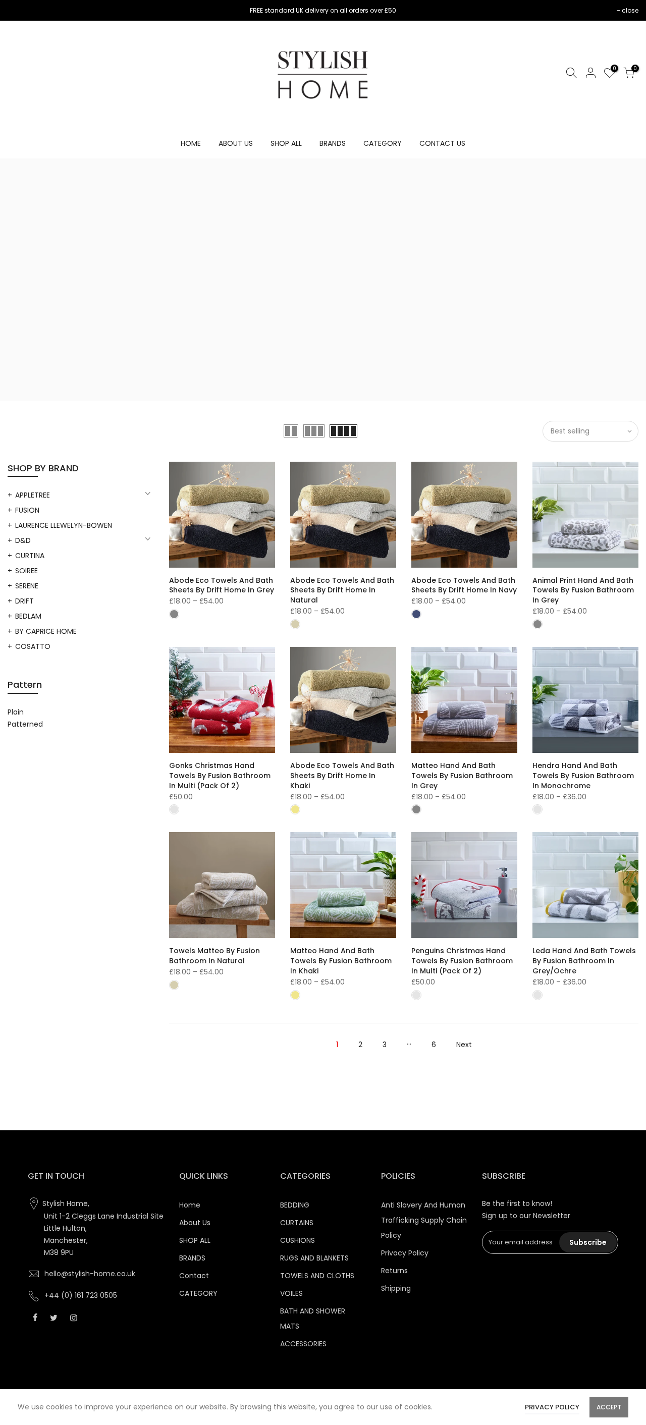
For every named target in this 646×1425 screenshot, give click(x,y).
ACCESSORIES (303, 1344)
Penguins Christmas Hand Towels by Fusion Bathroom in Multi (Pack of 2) (462, 961)
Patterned (25, 724)
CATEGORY (382, 143)
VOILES (291, 1293)
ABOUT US (236, 143)
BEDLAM (28, 616)
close (21, 10)
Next (464, 1044)
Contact (194, 1276)
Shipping (396, 1288)
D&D (23, 540)
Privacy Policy (404, 1253)
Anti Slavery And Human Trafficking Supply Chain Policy (424, 1220)
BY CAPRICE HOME (46, 631)
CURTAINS (296, 1223)
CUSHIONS (297, 1240)
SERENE (26, 586)
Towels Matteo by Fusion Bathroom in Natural (214, 956)
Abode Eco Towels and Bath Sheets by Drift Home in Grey (221, 585)
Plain (16, 712)
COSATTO (32, 646)
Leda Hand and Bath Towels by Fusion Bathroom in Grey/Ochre (584, 961)
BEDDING (294, 1205)
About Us (194, 1223)
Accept (609, 1407)
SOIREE (26, 571)
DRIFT (24, 601)
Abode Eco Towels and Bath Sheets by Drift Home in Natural (342, 590)
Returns (394, 1271)
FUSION (27, 510)
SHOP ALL (286, 143)
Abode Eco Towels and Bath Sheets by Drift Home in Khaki (342, 775)
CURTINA (29, 556)
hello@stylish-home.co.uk (89, 1274)
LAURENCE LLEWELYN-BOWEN (63, 525)
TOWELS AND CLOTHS (317, 1276)
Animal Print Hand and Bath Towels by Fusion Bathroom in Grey (583, 590)
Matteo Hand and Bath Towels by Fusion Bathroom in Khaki (341, 961)
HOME (191, 143)
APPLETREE (32, 495)
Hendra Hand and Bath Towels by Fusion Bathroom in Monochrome (583, 775)
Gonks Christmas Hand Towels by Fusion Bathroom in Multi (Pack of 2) (220, 775)
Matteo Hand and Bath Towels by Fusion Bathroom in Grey (462, 775)
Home (189, 1205)
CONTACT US (442, 143)
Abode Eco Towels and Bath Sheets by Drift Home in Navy (464, 585)
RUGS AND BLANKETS (314, 1258)
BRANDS (332, 143)
